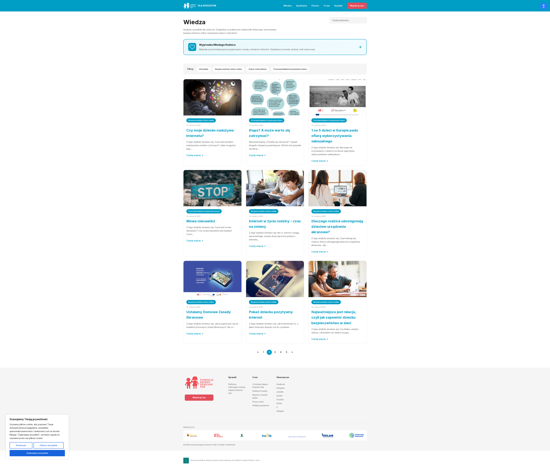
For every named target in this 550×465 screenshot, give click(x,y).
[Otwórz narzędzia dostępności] (543, 6)
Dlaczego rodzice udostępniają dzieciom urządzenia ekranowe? (337, 226)
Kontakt (338, 5)
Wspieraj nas (357, 5)
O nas (327, 5)
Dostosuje (21, 445)
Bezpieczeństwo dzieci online (228, 69)
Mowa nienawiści (200, 221)
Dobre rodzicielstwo (258, 69)
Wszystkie (203, 69)
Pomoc (315, 5)
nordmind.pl (230, 445)
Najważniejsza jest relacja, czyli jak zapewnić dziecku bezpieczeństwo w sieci (333, 317)
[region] (37, 437)
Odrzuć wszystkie (48, 445)
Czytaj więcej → (194, 155)
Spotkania (301, 5)
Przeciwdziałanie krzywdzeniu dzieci (290, 69)
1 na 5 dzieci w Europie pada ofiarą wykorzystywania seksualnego (334, 135)
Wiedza (287, 5)
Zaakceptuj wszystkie (37, 453)
